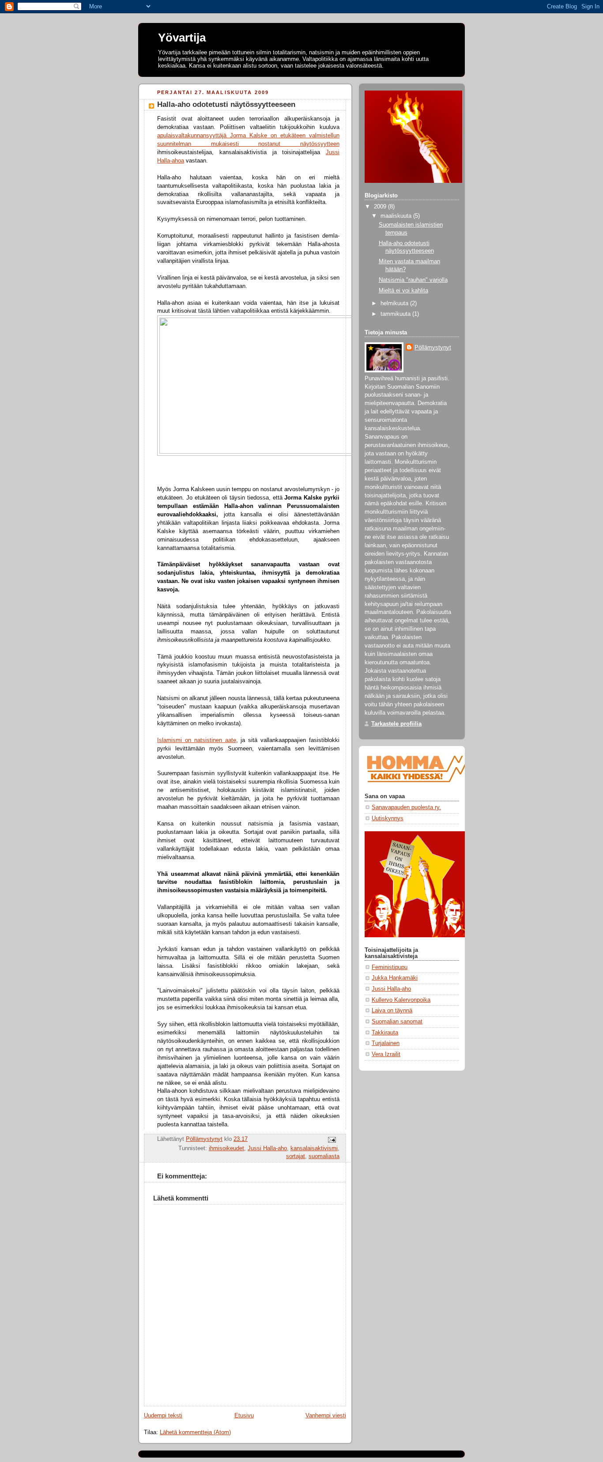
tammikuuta (396, 314)
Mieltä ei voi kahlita (403, 291)
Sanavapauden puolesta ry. (406, 807)
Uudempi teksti (163, 1416)
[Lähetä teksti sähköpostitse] (331, 1139)
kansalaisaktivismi (314, 1148)
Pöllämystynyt (433, 348)
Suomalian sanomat (397, 1022)
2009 (381, 207)
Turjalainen (385, 1043)
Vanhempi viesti (325, 1416)
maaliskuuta (397, 216)
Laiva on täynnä (392, 1010)
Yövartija (182, 37)
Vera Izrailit (386, 1054)
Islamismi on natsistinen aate (196, 740)
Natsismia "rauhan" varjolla (413, 280)
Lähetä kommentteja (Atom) (195, 1432)
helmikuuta (395, 303)
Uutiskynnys (387, 818)
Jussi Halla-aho (267, 1148)
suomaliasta (324, 1156)
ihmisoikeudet (226, 1148)
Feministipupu (389, 967)
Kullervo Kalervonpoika (401, 1000)
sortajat (295, 1156)
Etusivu (244, 1416)
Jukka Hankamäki (395, 978)
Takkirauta (385, 1033)
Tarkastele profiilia (396, 724)
